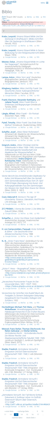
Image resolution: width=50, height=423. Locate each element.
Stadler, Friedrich (9, 349)
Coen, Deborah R (9, 197)
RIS (44, 17)
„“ (23, 77)
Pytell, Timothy (8, 122)
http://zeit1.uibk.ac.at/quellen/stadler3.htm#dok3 (28, 404)
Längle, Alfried (8, 113)
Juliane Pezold (11, 102)
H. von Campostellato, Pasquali (16, 229)
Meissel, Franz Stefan (11, 329)
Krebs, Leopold (9, 36)
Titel (3, 18)
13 (16, 414)
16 (32, 414)
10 (42, 411)
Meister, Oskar (8, 62)
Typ (4, 20)
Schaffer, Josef (9, 132)
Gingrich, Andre (9, 145)
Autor (4, 17)
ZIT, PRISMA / (8, 209)
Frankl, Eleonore (9, 100)
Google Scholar (11, 46)
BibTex (29, 17)
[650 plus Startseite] (25, 3)
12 (11, 414)
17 (38, 414)
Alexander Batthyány (26, 100)
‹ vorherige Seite (23, 411)
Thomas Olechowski (31, 329)
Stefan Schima (30, 331)
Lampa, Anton (8, 77)
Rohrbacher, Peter (13, 161)
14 (22, 414)
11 (5, 414)
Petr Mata (27, 307)
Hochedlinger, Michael (12, 307)
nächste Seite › (17, 418)
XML (37, 17)
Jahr (8, 20)
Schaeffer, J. (7, 218)
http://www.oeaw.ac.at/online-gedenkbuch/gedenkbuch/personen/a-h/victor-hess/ (22, 259)
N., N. (4, 241)
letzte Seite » (31, 418)
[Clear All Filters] (26, 24)
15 (27, 414)
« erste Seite (8, 411)
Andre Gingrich (25, 158)
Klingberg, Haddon (10, 88)
